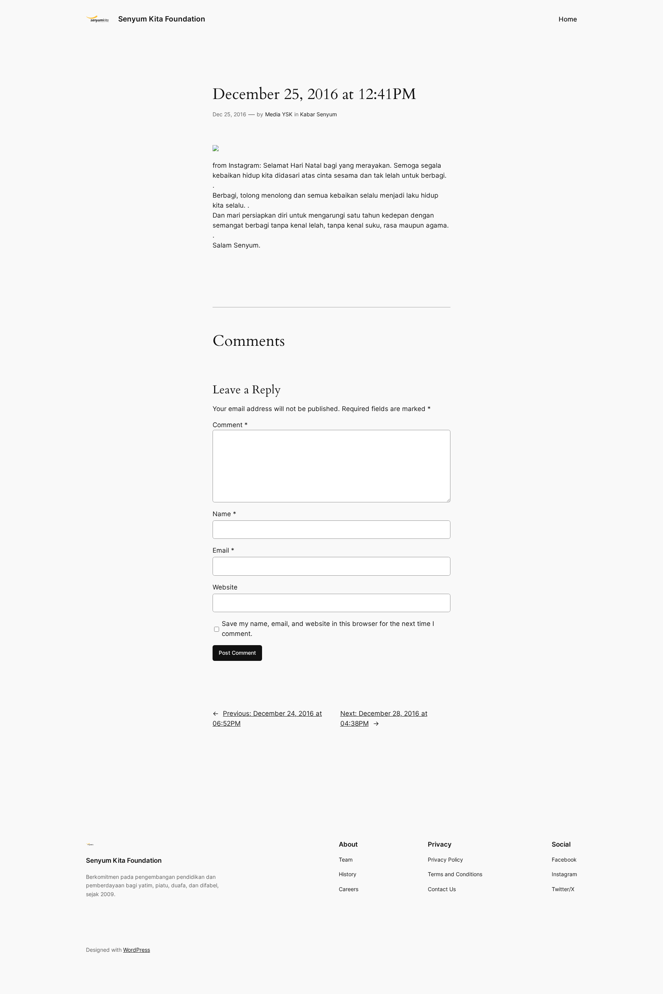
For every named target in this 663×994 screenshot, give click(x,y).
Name (224, 514)
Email (223, 550)
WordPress (136, 949)
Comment (230, 425)
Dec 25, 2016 (229, 114)
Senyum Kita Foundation (161, 18)
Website (225, 587)
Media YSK (278, 114)
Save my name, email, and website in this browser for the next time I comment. (328, 628)
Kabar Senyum (318, 114)
